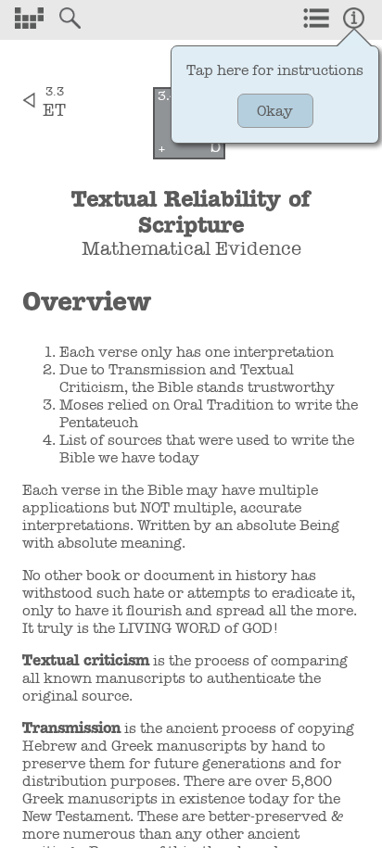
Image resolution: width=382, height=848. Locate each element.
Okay (275, 111)
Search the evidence (69, 18)
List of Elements (316, 18)
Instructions (353, 18)
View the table (29, 18)
